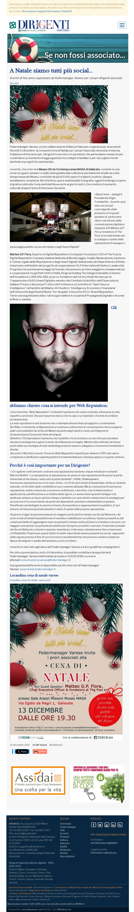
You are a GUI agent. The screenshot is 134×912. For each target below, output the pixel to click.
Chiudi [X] (66, 11)
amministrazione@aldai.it (104, 842)
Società (64, 833)
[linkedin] (113, 824)
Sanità (63, 846)
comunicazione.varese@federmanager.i (44, 560)
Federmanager (68, 827)
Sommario (65, 823)
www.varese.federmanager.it (38, 569)
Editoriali (57, 745)
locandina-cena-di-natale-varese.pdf (30, 580)
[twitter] (100, 824)
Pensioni (64, 836)
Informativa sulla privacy (104, 852)
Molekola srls (64, 909)
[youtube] (107, 824)
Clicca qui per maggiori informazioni (41, 11)
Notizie (64, 853)
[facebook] (94, 824)
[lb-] (67, 48)
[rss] (120, 824)
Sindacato (65, 849)
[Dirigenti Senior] (40, 26)
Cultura (64, 840)
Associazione (67, 856)
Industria (64, 843)
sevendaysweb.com (32, 909)
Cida (62, 830)
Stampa (42, 751)
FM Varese (41, 745)
